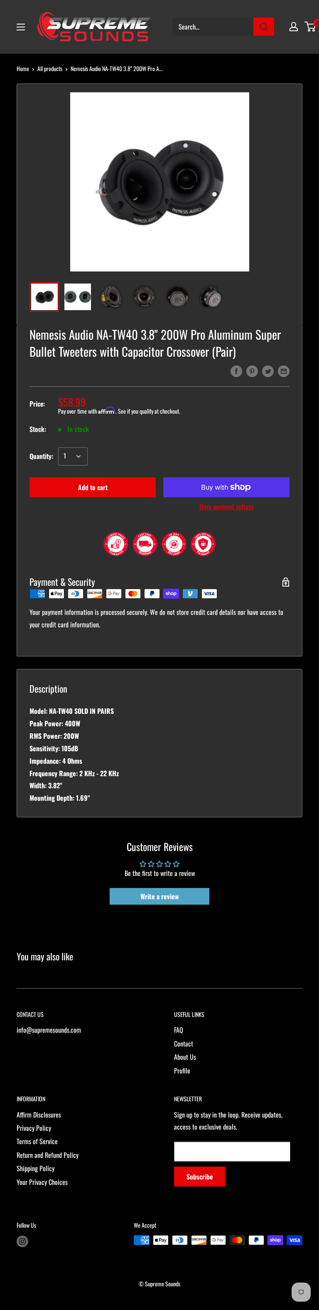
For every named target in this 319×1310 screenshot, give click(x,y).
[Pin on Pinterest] (252, 370)
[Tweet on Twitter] (268, 370)
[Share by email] (284, 370)
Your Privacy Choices (42, 1182)
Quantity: (41, 456)
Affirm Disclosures (39, 1115)
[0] (310, 27)
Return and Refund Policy (48, 1155)
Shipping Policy (35, 1168)
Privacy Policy (34, 1128)
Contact (183, 1043)
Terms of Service (37, 1141)
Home (23, 68)
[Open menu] (21, 27)
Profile (182, 1071)
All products (49, 68)
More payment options (226, 506)
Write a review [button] (159, 896)
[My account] (294, 26)
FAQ (178, 1030)
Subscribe (199, 1177)
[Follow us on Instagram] (22, 1241)
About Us (185, 1057)
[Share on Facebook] (236, 370)
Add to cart (93, 487)
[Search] (263, 26)
